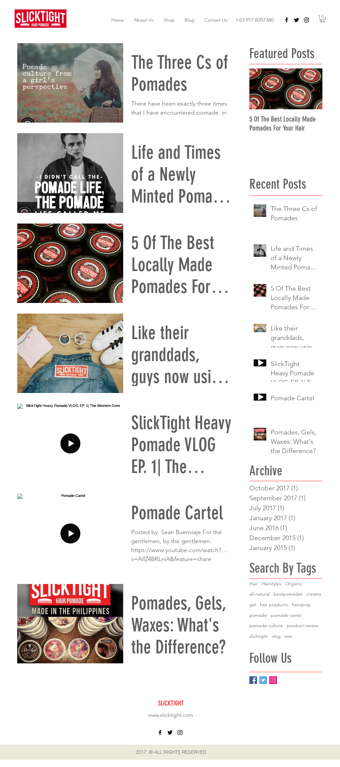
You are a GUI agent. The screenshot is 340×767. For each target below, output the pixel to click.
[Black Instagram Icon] (306, 20)
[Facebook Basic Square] (253, 680)
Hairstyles (271, 584)
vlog (276, 636)
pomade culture (266, 625)
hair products (274, 605)
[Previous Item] (260, 89)
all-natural (259, 594)
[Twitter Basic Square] (263, 680)
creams (313, 594)
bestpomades (288, 594)
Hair (253, 584)
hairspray (301, 605)
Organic (293, 584)
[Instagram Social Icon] (273, 680)
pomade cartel (286, 615)
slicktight (258, 636)
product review (302, 625)
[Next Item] (312, 89)
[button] (322, 19)
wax (289, 636)
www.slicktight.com (170, 715)
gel (252, 605)
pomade (258, 615)
